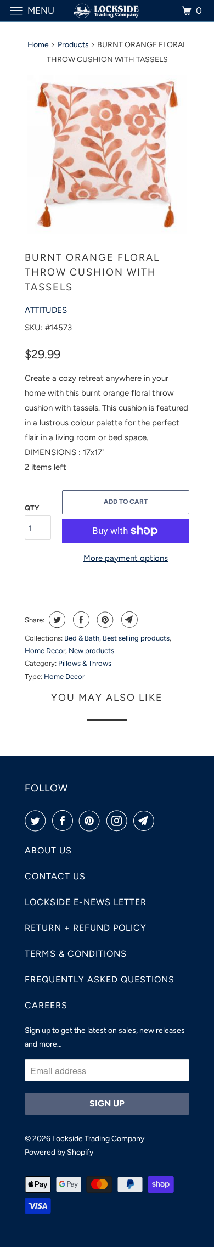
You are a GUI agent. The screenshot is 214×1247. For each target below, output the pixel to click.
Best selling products (136, 638)
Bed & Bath (81, 638)
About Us (48, 850)
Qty (32, 508)
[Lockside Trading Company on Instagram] (119, 820)
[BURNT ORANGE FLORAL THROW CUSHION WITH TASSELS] (107, 154)
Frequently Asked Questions (99, 979)
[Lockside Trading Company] (107, 10)
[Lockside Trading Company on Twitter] (37, 820)
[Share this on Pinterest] (104, 619)
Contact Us (55, 876)
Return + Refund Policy (86, 928)
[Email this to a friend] (128, 619)
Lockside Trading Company (98, 1138)
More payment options (125, 558)
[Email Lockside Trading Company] (146, 820)
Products (73, 44)
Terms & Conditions (76, 953)
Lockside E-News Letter (86, 902)
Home (38, 44)
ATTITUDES (46, 310)
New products (91, 651)
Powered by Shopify (59, 1152)
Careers (46, 1005)
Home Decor (45, 651)
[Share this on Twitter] (55, 619)
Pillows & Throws (84, 663)
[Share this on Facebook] (79, 619)
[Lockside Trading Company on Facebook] (64, 820)
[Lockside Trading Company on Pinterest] (91, 820)
